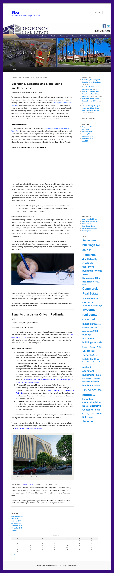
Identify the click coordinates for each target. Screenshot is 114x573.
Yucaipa (87, 421)
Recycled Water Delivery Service (91, 362)
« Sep (13, 554)
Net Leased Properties (24, 501)
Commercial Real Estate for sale (90, 293)
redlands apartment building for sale (91, 371)
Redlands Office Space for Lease (40, 503)
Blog (15, 12)
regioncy (97, 385)
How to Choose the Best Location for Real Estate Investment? (90, 93)
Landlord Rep (48, 304)
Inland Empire (97, 299)
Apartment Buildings (89, 219)
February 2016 (87, 131)
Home (14, 70)
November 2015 (87, 138)
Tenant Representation (29, 306)
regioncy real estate (58, 503)
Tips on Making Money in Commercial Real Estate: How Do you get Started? (91, 108)
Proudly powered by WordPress (47, 565)
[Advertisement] (42, 165)
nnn (93, 324)
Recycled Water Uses (89, 228)
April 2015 (85, 141)
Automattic (72, 565)
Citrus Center (28, 484)
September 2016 (87, 127)
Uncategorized (87, 231)
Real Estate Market (32, 304)
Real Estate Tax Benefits (92, 351)
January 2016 (86, 134)
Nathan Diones (37, 92)
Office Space (21, 304)
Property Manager (89, 347)
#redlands (87, 262)
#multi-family (89, 259)
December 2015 (87, 136)
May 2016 (85, 129)
